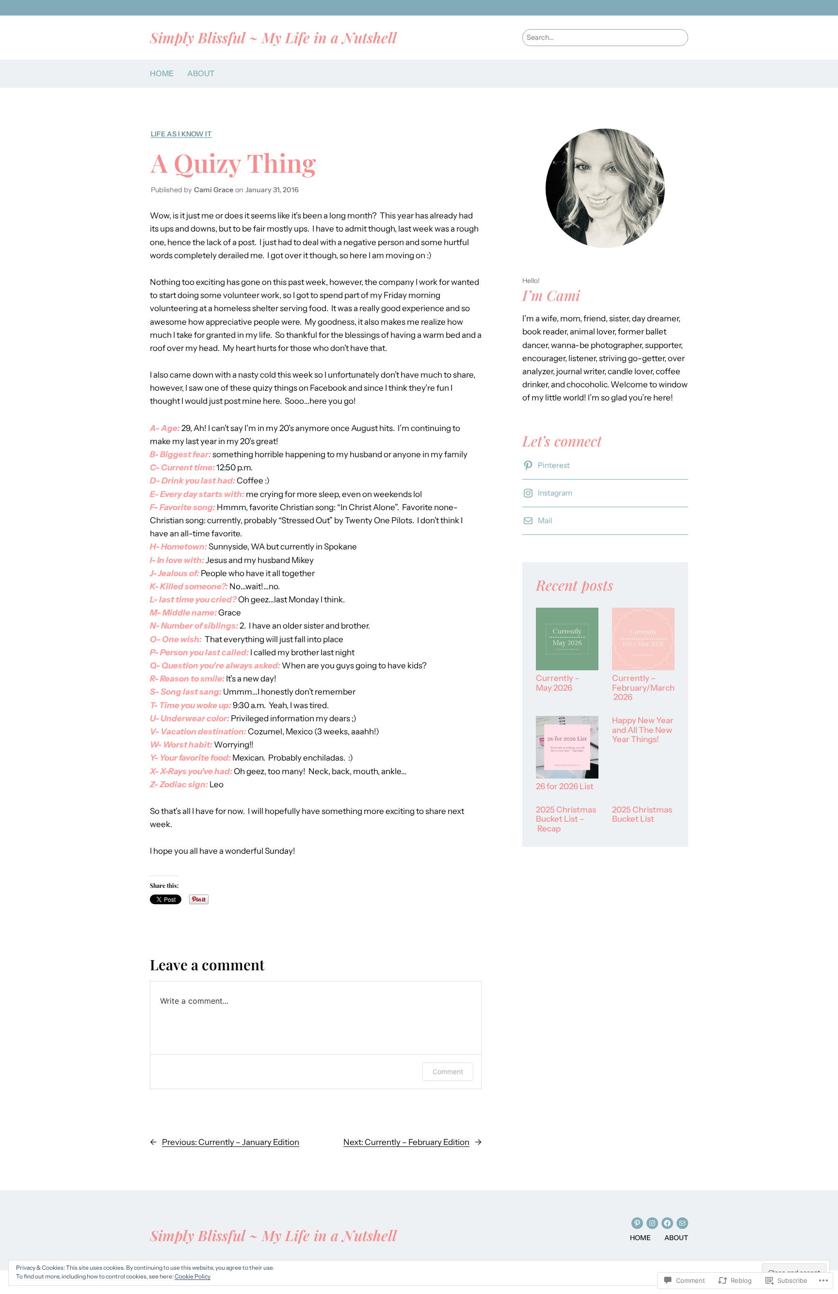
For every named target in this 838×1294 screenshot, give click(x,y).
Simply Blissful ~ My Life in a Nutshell (273, 37)
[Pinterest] (637, 1223)
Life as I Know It (181, 134)
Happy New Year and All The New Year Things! (643, 730)
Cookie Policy (192, 1276)
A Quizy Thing (233, 162)
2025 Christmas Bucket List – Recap (566, 819)
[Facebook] (667, 1223)
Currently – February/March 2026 (643, 688)
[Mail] (682, 1223)
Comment (448, 1071)
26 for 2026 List (565, 786)
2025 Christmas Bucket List (642, 814)
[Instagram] (652, 1223)
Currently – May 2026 (558, 683)
